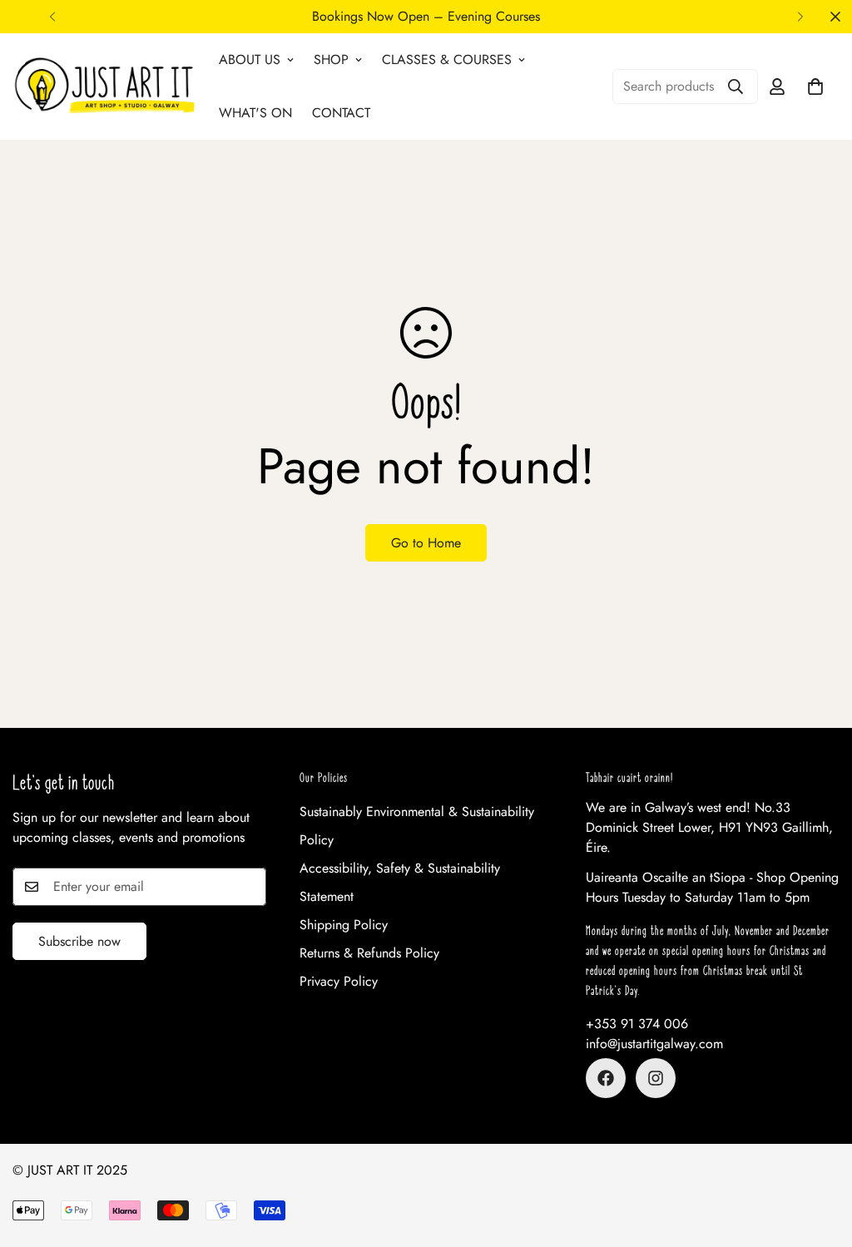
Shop (331, 59)
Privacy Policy (339, 981)
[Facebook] (606, 1078)
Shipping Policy (344, 924)
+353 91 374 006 (637, 1023)
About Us (249, 59)
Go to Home (426, 542)
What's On (255, 112)
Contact (341, 112)
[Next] (800, 16)
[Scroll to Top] (819, 1156)
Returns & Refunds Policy (369, 952)
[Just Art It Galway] (104, 86)
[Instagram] (656, 1078)
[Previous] (52, 16)
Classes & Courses (447, 59)
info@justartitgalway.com (654, 1043)
